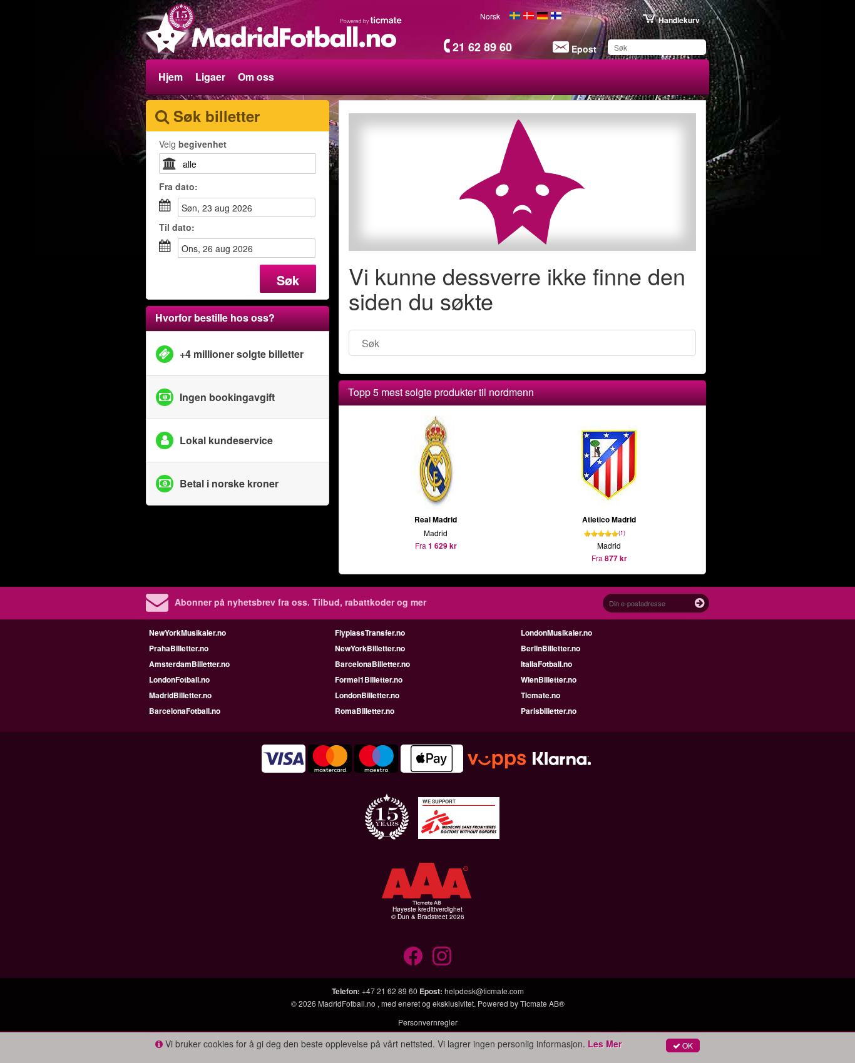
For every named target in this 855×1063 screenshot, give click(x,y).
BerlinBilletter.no (550, 648)
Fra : (178, 186)
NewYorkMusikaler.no (187, 632)
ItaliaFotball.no (546, 663)
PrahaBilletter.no (178, 648)
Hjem (170, 76)
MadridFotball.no (347, 1003)
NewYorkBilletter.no (370, 648)
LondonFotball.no (179, 679)
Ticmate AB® (542, 1003)
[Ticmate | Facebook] (413, 956)
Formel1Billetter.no (368, 679)
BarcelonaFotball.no (184, 710)
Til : (177, 227)
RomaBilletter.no (364, 710)
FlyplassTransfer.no (370, 632)
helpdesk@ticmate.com (484, 990)
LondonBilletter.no (367, 695)
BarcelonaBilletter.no (372, 663)
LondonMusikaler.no (556, 632)
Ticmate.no (540, 695)
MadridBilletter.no (180, 695)
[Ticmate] (371, 20)
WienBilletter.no (548, 679)
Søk (288, 280)
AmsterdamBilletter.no (189, 663)
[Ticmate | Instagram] (442, 956)
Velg (193, 144)
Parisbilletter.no (548, 710)
